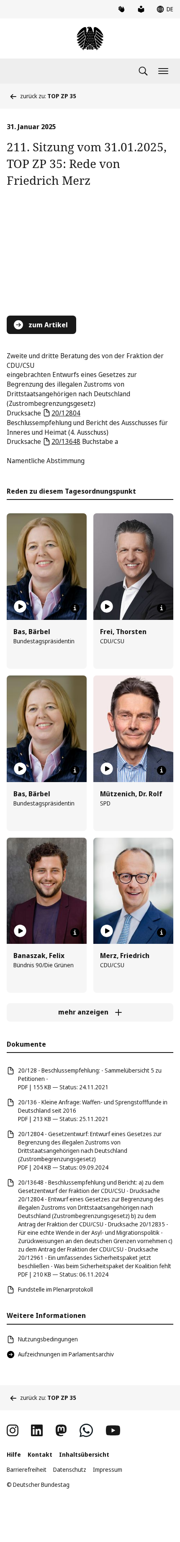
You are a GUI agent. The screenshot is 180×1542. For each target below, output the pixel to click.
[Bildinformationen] (75, 608)
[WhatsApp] (86, 1430)
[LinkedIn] (37, 1430)
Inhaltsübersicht (84, 1454)
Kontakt (40, 1454)
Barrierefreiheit (26, 1469)
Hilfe (14, 1454)
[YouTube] (113, 1430)
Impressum (107, 1469)
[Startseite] (90, 38)
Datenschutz (69, 1469)
